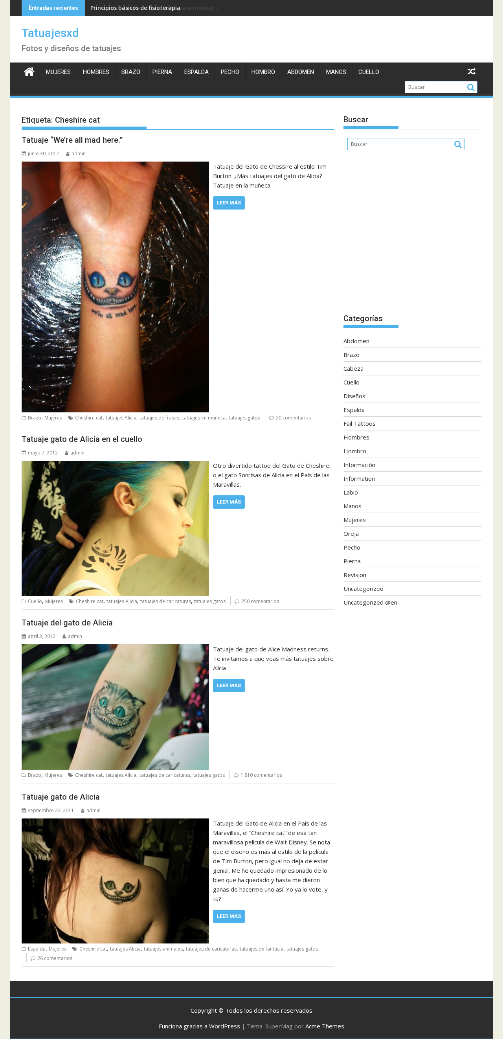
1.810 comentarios (261, 775)
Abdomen (300, 71)
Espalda (196, 71)
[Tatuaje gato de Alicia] (115, 823)
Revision (354, 575)
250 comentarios (260, 601)
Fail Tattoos (359, 423)
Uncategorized (363, 588)
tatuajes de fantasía (261, 948)
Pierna (162, 71)
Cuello (368, 71)
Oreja (351, 533)
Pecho (230, 71)
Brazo (130, 71)
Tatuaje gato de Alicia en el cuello (82, 439)
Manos (336, 71)
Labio (350, 492)
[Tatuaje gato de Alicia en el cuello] (115, 465)
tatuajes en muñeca (204, 417)
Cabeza (353, 368)
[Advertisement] (412, 236)
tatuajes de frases (159, 417)
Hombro (263, 71)
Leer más (229, 203)
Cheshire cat (89, 417)
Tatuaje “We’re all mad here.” (72, 140)
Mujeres (58, 71)
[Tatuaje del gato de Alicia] (115, 649)
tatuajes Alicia (121, 417)
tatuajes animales (163, 948)
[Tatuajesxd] (29, 71)
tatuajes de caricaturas (165, 601)
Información (359, 465)
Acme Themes (324, 1026)
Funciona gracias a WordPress (199, 1026)
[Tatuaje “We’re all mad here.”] (115, 166)
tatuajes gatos (244, 417)
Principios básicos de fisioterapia (135, 7)
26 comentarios (54, 958)
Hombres (96, 71)
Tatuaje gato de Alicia (61, 797)
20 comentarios (293, 417)
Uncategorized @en (370, 602)
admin (79, 153)
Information (359, 478)
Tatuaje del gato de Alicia (67, 622)
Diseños (354, 396)
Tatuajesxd (50, 33)
